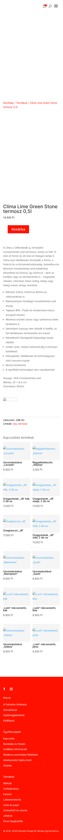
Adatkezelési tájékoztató (17, 760)
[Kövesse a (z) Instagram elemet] (11, 689)
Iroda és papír (11, 804)
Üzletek (7, 765)
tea (15, 423)
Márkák (7, 783)
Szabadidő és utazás (15, 810)
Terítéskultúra (11, 788)
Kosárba (18, 229)
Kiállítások (9, 720)
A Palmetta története (15, 704)
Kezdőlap (8, 102)
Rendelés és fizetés (14, 743)
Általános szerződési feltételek (20, 754)
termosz (22, 423)
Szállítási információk (15, 749)
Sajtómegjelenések (14, 715)
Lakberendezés (12, 799)
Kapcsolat (9, 738)
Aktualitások (10, 709)
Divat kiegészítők (13, 821)
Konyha (7, 794)
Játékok (7, 815)
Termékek (21, 102)
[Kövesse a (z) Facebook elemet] (4, 689)
